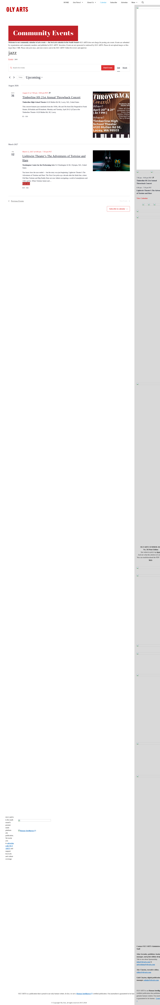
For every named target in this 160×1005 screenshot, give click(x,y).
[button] (143, 2)
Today (20, 77)
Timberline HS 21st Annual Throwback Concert (51, 97)
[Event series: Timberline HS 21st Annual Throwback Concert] (153, 178)
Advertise (124, 2)
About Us (90, 2)
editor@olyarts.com (144, 972)
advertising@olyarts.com (146, 964)
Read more (26, 184)
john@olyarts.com (143, 962)
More (133, 2)
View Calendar (142, 198)
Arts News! (77, 2)
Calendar (103, 2)
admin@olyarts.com (151, 980)
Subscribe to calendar (117, 209)
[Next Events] (14, 77)
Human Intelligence (85, 994)
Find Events (107, 68)
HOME (66, 2)
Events (10, 59)
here (150, 560)
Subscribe (113, 2)
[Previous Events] (9, 77)
